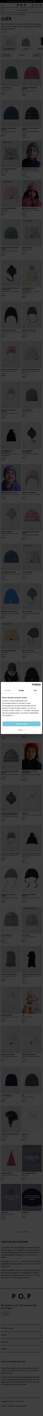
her (22, 710)
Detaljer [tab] (21, 690)
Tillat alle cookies (22, 724)
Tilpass (20, 730)
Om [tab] (35, 690)
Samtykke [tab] (7, 690)
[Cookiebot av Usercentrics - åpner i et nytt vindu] (32, 684)
